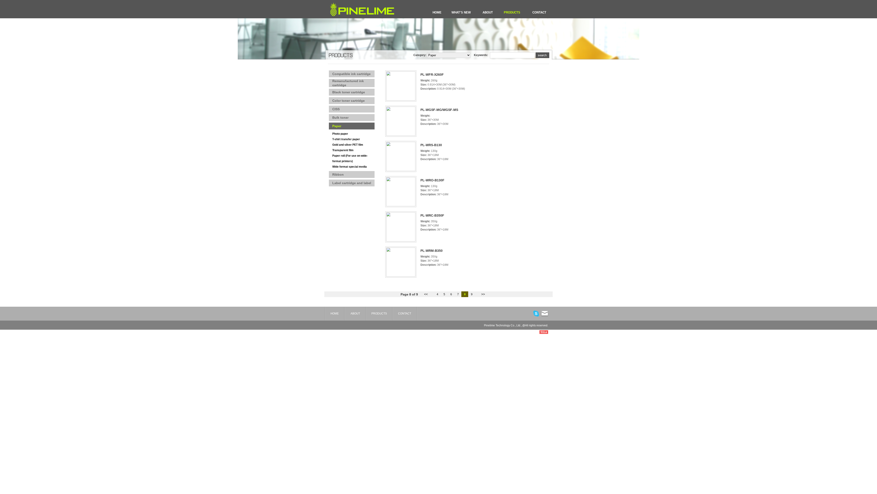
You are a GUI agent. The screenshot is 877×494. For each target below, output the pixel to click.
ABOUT (488, 12)
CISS (336, 109)
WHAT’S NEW (461, 12)
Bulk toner (340, 117)
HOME (437, 12)
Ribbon (338, 174)
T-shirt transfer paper (346, 139)
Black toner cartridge (348, 92)
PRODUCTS (512, 12)
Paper (336, 126)
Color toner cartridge (348, 100)
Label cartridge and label (351, 183)
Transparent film (343, 150)
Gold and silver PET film (347, 144)
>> (483, 294)
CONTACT (539, 12)
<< (426, 294)
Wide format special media (349, 166)
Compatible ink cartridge (351, 74)
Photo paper (340, 133)
